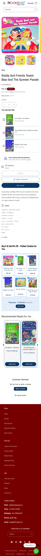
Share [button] (5, 237)
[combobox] (20, 9)
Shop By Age (8, 423)
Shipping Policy (9, 460)
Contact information (32, 554)
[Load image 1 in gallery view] (10, 60)
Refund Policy (8, 456)
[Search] (35, 9)
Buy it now (20, 185)
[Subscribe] (31, 534)
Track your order (9, 478)
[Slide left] (2, 60)
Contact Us (7, 493)
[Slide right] (38, 60)
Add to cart (20, 306)
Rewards (31, 3)
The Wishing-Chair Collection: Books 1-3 (29, 348)
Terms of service (10, 554)
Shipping (11, 91)
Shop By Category (10, 428)
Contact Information (10, 446)
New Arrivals (8, 433)
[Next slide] (37, 345)
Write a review (20, 389)
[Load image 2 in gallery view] (20, 60)
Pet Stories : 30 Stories (12, 348)
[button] (4, 3)
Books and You (13, 550)
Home (6, 414)
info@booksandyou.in (16, 505)
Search (6, 419)
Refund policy (23, 550)
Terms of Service (9, 465)
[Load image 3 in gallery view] (31, 60)
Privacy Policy (8, 451)
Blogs (6, 488)
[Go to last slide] (4, 345)
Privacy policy (32, 550)
